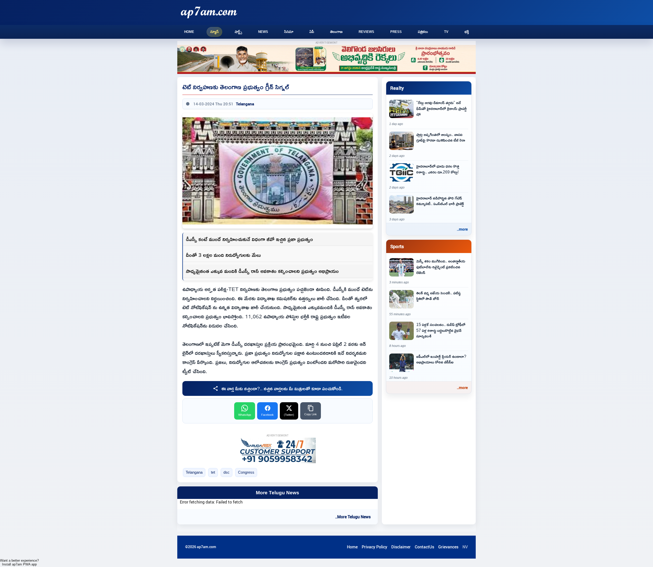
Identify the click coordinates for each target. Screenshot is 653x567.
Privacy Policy (374, 547)
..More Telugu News (353, 517)
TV (446, 32)
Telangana (245, 103)
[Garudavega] (277, 450)
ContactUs (424, 547)
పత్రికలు (423, 32)
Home (189, 32)
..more (462, 229)
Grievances (448, 547)
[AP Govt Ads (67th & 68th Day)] (326, 59)
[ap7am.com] (209, 12)
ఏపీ (311, 32)
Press (396, 32)
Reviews (366, 32)
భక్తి (466, 32)
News (263, 32)
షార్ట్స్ (238, 32)
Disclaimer (401, 547)
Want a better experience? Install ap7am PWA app (19, 562)
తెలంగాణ (336, 32)
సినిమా (288, 32)
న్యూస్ (214, 32)
